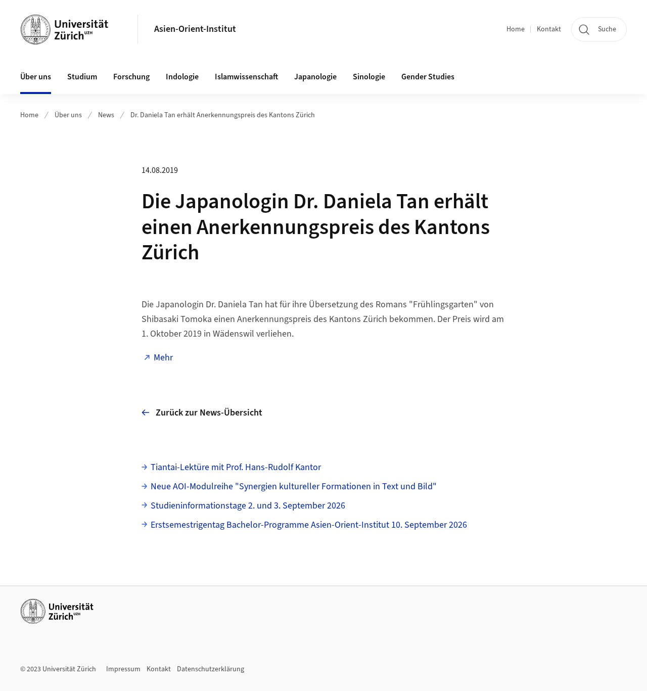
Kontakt (549, 29)
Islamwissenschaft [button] (246, 76)
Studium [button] (82, 76)
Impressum (123, 669)
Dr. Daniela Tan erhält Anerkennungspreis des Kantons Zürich (222, 115)
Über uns (68, 115)
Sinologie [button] (369, 76)
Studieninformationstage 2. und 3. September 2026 (248, 505)
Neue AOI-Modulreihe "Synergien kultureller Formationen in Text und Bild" (294, 486)
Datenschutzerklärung (210, 669)
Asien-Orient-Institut (195, 29)
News (106, 115)
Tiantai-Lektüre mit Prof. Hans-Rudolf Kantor (236, 467)
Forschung (131, 76)
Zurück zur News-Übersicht (209, 412)
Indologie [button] (182, 76)
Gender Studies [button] (427, 76)
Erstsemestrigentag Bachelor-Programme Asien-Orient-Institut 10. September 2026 (309, 525)
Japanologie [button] (315, 76)
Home (515, 29)
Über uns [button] (35, 76)
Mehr (163, 357)
